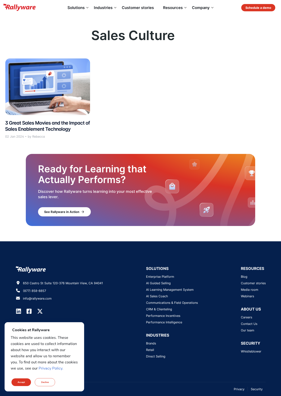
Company (201, 7)
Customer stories (138, 7)
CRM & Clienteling (159, 309)
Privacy (239, 389)
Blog (244, 277)
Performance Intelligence (164, 322)
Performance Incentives (163, 316)
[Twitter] (40, 311)
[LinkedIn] (18, 311)
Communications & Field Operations (172, 303)
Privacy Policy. (51, 368)
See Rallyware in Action (64, 212)
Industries (103, 7)
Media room (249, 290)
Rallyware (19, 8)
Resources (173, 7)
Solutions (76, 7)
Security (257, 389)
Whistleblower (251, 351)
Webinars (247, 296)
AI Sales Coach (157, 296)
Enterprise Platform (160, 277)
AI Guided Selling (158, 283)
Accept (21, 382)
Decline (45, 382)
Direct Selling (155, 356)
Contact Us (249, 324)
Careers (246, 317)
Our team (247, 330)
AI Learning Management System (170, 290)
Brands (151, 343)
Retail (150, 350)
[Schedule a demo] (258, 7)
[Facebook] (29, 311)
